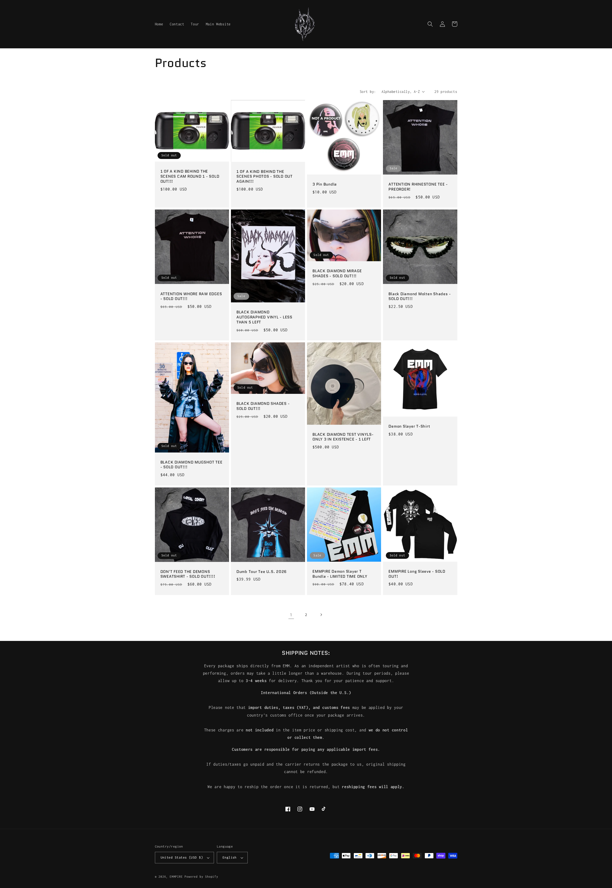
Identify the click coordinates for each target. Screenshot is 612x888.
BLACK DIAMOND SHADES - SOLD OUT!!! (263, 406)
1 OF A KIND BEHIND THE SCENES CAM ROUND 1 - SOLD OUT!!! (189, 176)
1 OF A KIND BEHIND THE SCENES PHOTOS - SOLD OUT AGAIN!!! (264, 176)
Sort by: (368, 92)
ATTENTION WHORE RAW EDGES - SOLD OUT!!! (191, 296)
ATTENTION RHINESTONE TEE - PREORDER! (418, 187)
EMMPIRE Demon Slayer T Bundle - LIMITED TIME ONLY (339, 574)
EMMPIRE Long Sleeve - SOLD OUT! (416, 574)
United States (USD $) (182, 857)
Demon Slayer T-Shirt (409, 426)
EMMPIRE (176, 876)
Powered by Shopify (201, 876)
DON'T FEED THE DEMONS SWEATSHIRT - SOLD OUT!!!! (187, 574)
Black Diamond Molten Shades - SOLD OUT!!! (419, 296)
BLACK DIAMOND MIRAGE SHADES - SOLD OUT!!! (337, 273)
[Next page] (321, 615)
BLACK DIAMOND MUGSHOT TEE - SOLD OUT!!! (191, 465)
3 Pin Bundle (324, 184)
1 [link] (291, 614)
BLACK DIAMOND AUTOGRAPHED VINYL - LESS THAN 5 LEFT (264, 317)
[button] (430, 24)
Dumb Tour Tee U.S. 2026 (261, 571)
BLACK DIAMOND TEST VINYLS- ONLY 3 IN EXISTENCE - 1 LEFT (343, 437)
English (230, 857)
